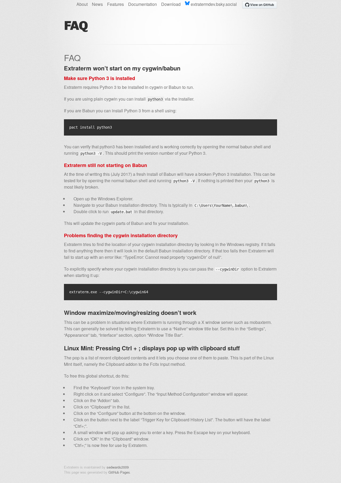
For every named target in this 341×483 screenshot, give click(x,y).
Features (115, 4)
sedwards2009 (118, 467)
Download (171, 4)
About (82, 4)
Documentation (142, 4)
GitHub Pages (119, 472)
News (97, 4)
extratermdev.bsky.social (213, 4)
